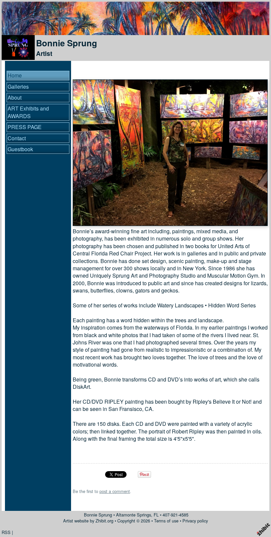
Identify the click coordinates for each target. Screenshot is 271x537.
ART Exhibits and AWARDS (28, 112)
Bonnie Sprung (66, 43)
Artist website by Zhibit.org (88, 520)
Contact (17, 138)
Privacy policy (195, 520)
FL (156, 515)
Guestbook (20, 149)
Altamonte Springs (133, 515)
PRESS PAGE (25, 127)
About (14, 97)
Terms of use (166, 520)
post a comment (114, 491)
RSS (6, 532)
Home (15, 75)
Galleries (18, 86)
